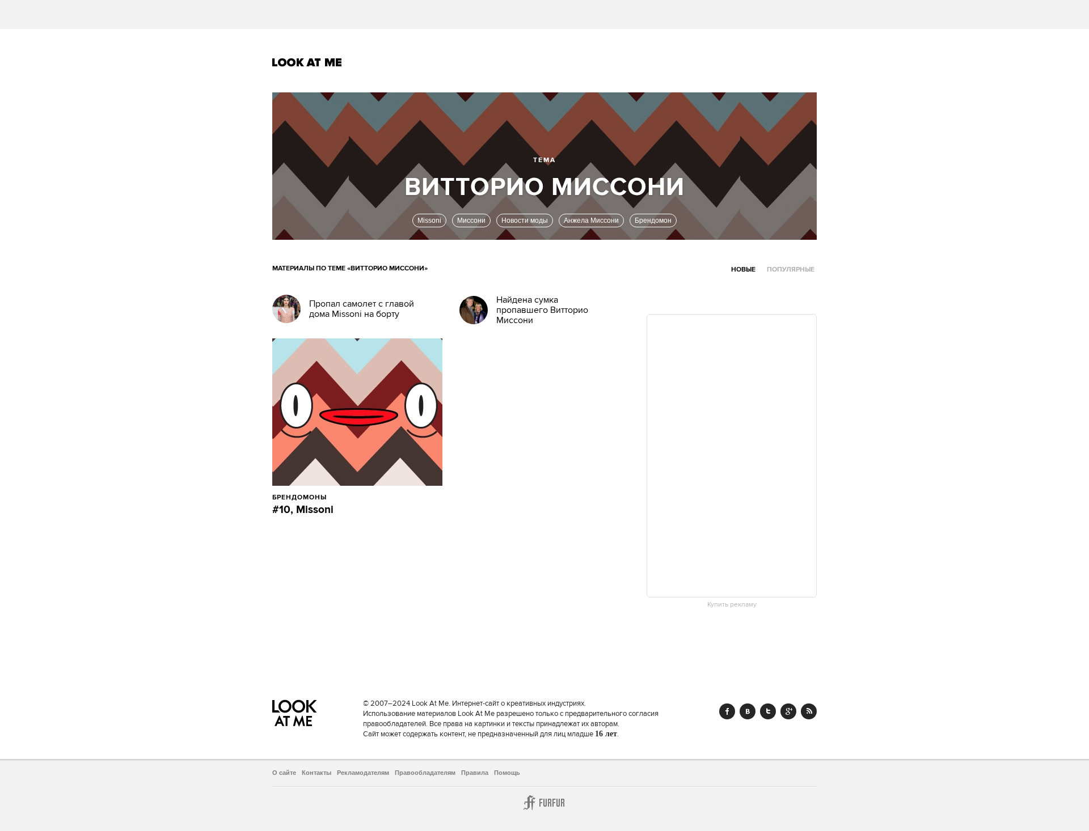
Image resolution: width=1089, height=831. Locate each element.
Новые (743, 269)
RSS (809, 711)
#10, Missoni (303, 510)
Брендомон (653, 220)
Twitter (768, 711)
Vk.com (747, 711)
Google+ (788, 711)
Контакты (316, 772)
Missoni (429, 220)
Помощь (507, 772)
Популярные (790, 269)
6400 (352, 497)
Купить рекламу (732, 604)
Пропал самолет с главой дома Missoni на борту (361, 309)
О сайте (284, 772)
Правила (474, 772)
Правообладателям (425, 772)
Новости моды (524, 220)
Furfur (544, 802)
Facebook (727, 711)
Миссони (471, 220)
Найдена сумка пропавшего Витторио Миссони (542, 310)
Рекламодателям (363, 772)
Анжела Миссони (591, 220)
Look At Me (307, 62)
